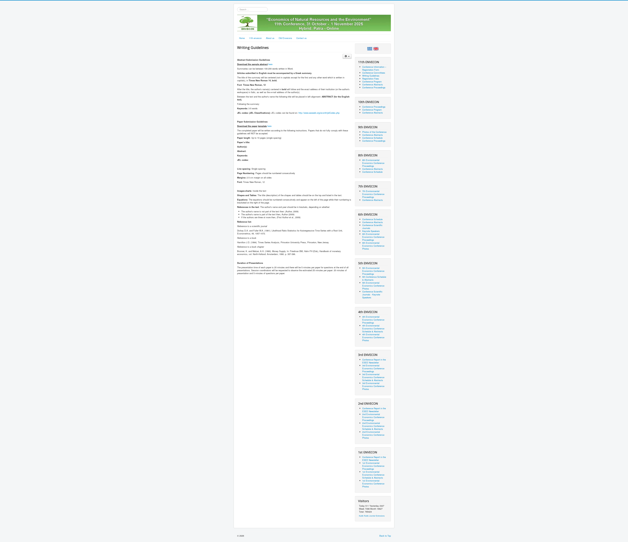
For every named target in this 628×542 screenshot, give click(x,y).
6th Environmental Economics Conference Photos (373, 245)
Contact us (301, 38)
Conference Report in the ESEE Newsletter (374, 361)
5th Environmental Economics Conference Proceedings (373, 270)
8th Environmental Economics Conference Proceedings (373, 162)
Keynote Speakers (371, 231)
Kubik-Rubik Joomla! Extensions (372, 515)
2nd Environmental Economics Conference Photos (373, 434)
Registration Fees (370, 78)
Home (242, 38)
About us (270, 38)
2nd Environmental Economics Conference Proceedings (373, 417)
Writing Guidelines (370, 75)
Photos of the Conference (374, 131)
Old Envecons (285, 38)
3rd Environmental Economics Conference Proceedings (373, 368)
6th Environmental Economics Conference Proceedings (373, 236)
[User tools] (347, 56)
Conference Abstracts (372, 84)
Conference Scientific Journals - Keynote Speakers (372, 294)
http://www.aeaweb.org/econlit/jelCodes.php (319, 112)
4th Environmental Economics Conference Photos (373, 337)
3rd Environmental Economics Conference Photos (373, 386)
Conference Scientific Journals (372, 227)
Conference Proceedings (373, 87)
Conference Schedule (372, 137)
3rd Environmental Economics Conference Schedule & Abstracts (373, 377)
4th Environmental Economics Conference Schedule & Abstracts (373, 328)
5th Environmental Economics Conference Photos (373, 285)
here (270, 64)
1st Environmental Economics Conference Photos (373, 483)
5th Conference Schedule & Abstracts (374, 278)
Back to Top (385, 535)
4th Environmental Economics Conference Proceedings (373, 319)
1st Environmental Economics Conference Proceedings (373, 465)
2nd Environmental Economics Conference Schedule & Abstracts (373, 425)
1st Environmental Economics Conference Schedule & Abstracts (373, 474)
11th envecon (255, 38)
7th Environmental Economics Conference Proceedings (373, 194)
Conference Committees (373, 72)
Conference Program (372, 81)
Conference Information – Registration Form (374, 68)
